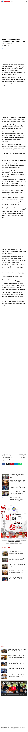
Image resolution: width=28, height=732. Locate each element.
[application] (14, 688)
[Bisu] (23, 694)
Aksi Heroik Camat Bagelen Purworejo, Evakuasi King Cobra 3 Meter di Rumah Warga (17, 487)
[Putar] (2, 694)
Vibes (15, 728)
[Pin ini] (12, 464)
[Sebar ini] (3, 464)
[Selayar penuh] (25, 694)
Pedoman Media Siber (16, 727)
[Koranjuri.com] (7, 1)
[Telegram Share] (16, 464)
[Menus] (26, 1)
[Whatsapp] (20, 464)
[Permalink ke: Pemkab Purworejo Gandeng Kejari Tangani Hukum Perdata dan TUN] (5, 482)
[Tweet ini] (8, 464)
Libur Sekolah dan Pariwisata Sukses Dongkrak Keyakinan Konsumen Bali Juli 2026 (16, 499)
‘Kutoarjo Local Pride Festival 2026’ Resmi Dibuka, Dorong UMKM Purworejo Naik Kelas (17, 493)
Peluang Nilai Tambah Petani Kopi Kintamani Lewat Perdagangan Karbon (17, 476)
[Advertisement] (14, 19)
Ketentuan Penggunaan (8, 728)
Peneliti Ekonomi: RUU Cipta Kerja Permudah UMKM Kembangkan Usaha (7, 457)
